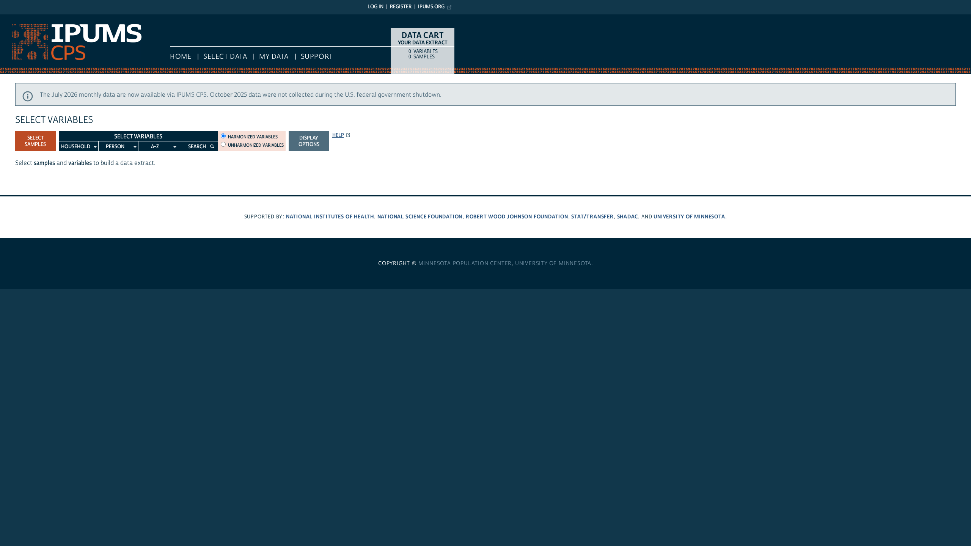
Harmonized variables (253, 137)
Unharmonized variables (256, 145)
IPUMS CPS (15, 18)
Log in (375, 6)
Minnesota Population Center (465, 263)
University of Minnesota (689, 216)
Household (75, 146)
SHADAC (627, 216)
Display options (309, 141)
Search (197, 146)
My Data (274, 56)
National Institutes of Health (330, 216)
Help (338, 135)
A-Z (155, 146)
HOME (180, 56)
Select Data (225, 56)
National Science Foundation (420, 216)
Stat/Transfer (592, 216)
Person (115, 146)
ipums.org (431, 6)
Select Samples (35, 141)
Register (401, 6)
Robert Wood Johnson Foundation (517, 216)
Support (317, 56)
